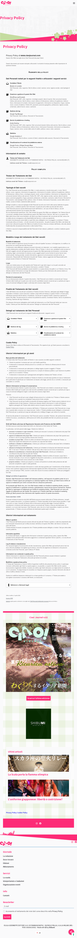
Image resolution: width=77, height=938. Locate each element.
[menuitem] (38, 932)
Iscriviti (7, 917)
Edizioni (6, 863)
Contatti (6, 895)
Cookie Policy (10, 347)
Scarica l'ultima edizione (38, 698)
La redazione (8, 856)
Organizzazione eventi (11, 884)
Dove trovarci (8, 859)
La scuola (6, 877)
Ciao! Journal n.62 (38, 617)
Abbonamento (8, 866)
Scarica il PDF (9, 598)
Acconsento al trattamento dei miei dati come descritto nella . (34, 911)
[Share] (71, 932)
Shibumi (52, 927)
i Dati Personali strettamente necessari (39, 601)
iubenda (8, 601)
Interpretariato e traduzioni (13, 881)
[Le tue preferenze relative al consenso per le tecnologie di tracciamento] (73, 934)
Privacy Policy (11, 812)
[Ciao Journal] (6, 3)
